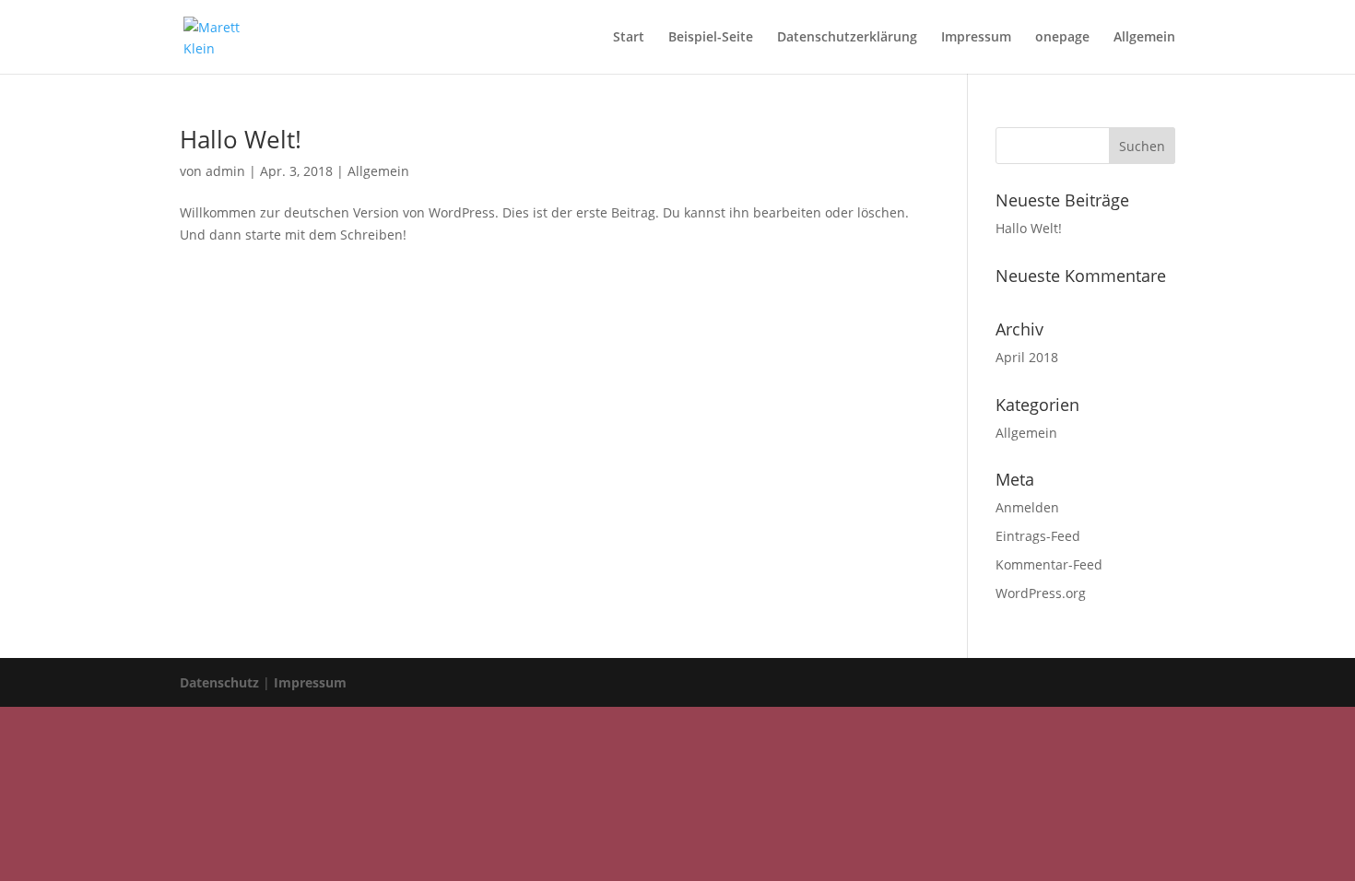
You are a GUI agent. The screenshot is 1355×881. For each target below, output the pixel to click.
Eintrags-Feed (1038, 536)
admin (225, 171)
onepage (1062, 37)
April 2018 (1027, 357)
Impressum (976, 37)
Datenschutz (219, 682)
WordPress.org (1041, 593)
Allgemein (1144, 37)
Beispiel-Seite (710, 37)
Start (628, 37)
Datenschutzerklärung (847, 37)
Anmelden (1027, 507)
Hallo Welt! (240, 139)
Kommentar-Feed (1049, 564)
